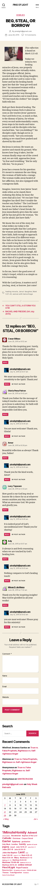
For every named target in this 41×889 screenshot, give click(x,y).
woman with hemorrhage (23, 294)
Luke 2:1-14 (17, 855)
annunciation (6, 836)
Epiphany (16, 841)
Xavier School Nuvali (8, 875)
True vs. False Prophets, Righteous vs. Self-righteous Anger (20, 750)
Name (4, 676)
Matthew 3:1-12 (6, 860)
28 (5, 815)
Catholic (6, 838)
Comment (7, 654)
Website (5, 697)
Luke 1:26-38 (7, 855)
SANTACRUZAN (25, 779)
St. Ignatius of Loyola (20, 870)
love (27, 853)
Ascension (16, 835)
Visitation (26, 872)
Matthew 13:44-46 (10, 862)
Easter (6, 841)
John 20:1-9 (7, 849)
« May (6, 819)
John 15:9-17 (32, 847)
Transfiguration (16, 872)
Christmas (17, 838)
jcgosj (5, 846)
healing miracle (11, 291)
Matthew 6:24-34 (19, 860)
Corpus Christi (27, 838)
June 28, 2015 (13, 35)
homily (22, 844)
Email (4, 687)
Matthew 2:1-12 (26, 858)
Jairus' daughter (25, 291)
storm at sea (31, 870)
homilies (14, 844)
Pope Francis (22, 867)
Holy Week (6, 844)
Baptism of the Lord (29, 836)
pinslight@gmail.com (23, 31)
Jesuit (12, 847)
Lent (21, 852)
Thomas (5, 872)
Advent (32, 832)
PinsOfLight (8, 867)
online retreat (25, 864)
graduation (26, 841)
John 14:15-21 (21, 847)
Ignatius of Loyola (32, 844)
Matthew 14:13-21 (25, 862)
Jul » (35, 819)
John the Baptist (9, 852)
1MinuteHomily (14, 832)
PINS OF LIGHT (20, 5)
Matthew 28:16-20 (9, 865)
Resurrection (7, 870)
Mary (16, 857)
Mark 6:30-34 (7, 858)
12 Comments (30, 35)
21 (5, 812)
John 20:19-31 (19, 849)
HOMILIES (20, 15)
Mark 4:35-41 (27, 855)
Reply (5, 362)
